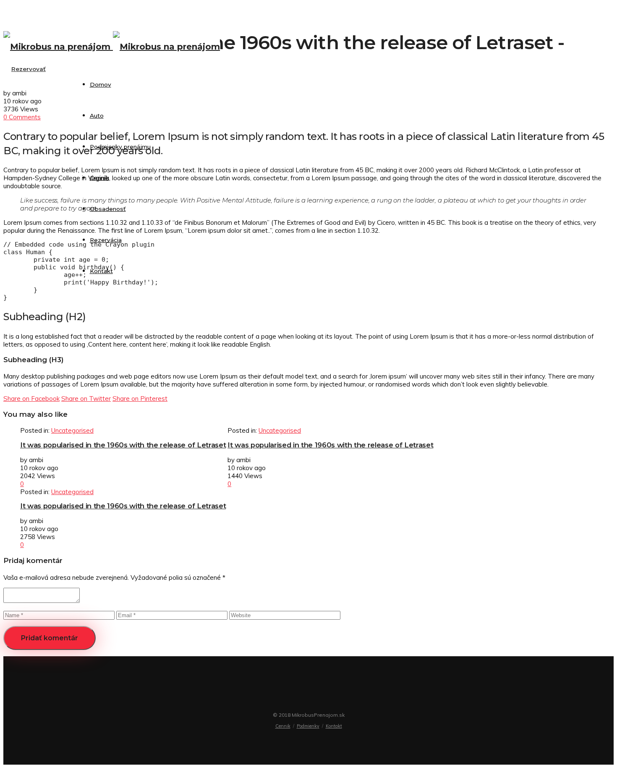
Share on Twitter (86, 398)
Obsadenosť (108, 208)
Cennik (282, 726)
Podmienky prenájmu (120, 146)
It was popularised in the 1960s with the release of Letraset (123, 445)
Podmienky (308, 726)
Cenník (99, 177)
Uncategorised (72, 430)
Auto (97, 115)
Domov (100, 84)
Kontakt (101, 271)
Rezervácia (106, 240)
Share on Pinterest (139, 398)
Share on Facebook (31, 398)
